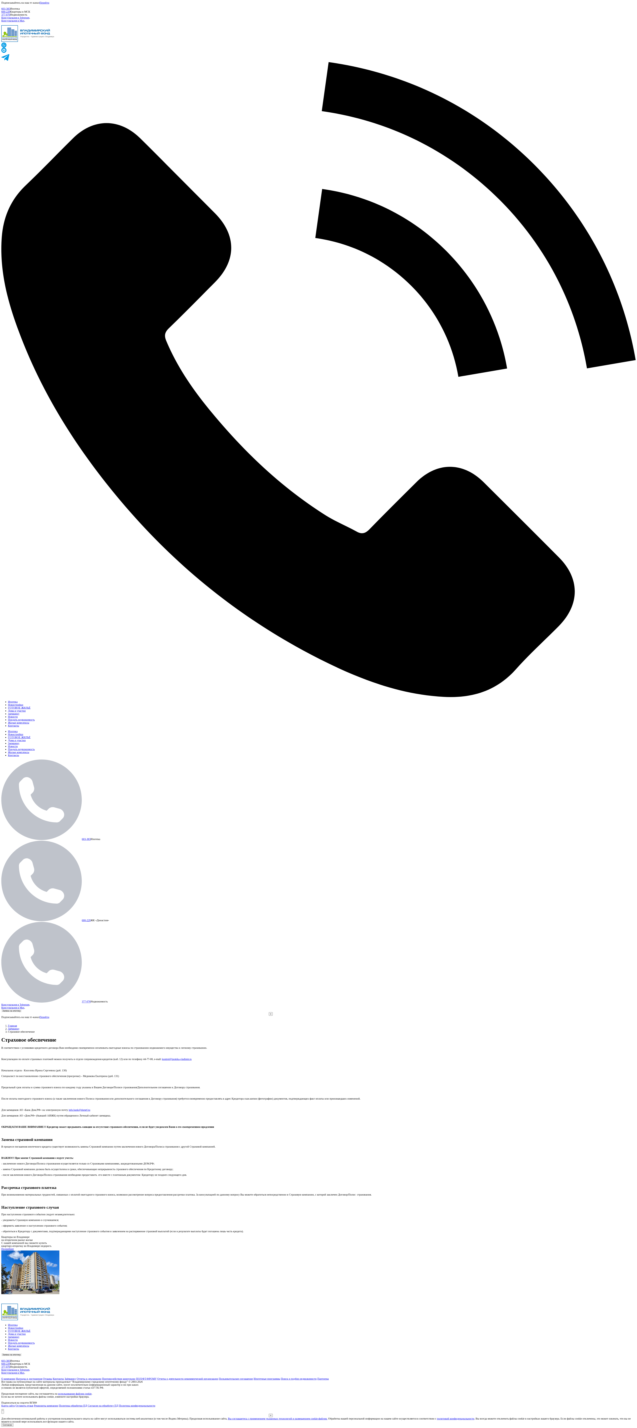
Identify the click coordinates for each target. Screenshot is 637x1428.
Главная (12, 1025)
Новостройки (15, 704)
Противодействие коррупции (118, 1378)
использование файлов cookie (75, 1393)
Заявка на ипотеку (11, 1011)
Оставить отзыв (24, 1405)
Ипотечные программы (267, 1378)
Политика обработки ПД (73, 1405)
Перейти (44, 2)
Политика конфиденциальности (137, 1405)
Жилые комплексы (18, 722)
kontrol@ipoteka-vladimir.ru (177, 1059)
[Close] (2, 1409)
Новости (13, 716)
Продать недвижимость (21, 719)
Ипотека (13, 701)
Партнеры (323, 1378)
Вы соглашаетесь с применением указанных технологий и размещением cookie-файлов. (277, 1418)
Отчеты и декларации (89, 1378)
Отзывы (47, 1378)
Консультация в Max (12, 20)
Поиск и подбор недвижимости (299, 1378)
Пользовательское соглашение (236, 1378)
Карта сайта (8, 1405)
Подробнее (7, 1249)
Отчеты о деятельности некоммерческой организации (187, 1378)
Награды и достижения (29, 1378)
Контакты (13, 725)
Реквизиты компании (46, 1405)
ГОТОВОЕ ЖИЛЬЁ (19, 707)
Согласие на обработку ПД (103, 1405)
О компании (8, 1378)
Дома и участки (17, 710)
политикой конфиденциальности (455, 1418)
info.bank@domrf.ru (79, 1110)
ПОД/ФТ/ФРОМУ (146, 1378)
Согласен (7, 1425)
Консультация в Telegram (15, 17)
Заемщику (13, 713)
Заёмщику (13, 1028)
